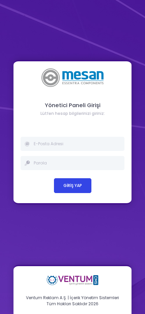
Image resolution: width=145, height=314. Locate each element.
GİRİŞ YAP (72, 185)
